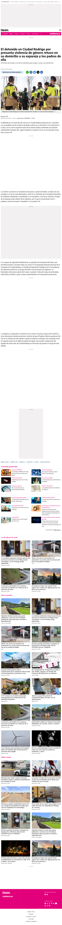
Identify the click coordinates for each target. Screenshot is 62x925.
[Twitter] (38, 72)
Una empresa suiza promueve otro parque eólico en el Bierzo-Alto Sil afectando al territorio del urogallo (15, 749)
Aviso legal (31, 919)
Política (11, 33)
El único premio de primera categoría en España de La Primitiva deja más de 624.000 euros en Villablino (45, 645)
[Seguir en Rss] (49, 905)
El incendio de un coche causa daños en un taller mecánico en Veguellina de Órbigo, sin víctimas (46, 805)
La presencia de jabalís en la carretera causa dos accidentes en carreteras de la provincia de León (14, 587)
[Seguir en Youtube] (56, 903)
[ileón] (10, 892)
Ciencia (28, 33)
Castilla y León (14, 462)
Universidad (35, 33)
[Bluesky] (34, 72)
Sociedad (22, 33)
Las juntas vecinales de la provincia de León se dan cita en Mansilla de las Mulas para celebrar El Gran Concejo (46, 779)
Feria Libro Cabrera (39, 1)
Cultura (16, 33)
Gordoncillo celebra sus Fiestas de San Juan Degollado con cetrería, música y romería (46, 723)
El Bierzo (42, 33)
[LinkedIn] (41, 72)
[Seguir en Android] (45, 894)
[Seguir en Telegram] (51, 903)
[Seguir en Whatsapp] (47, 905)
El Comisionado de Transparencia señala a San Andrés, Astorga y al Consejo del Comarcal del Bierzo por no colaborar (46, 671)
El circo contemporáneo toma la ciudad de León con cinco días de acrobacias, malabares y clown (46, 749)
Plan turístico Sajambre (15, 1)
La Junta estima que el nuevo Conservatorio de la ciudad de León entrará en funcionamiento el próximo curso (15, 671)
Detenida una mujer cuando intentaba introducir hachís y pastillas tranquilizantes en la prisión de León (15, 779)
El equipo (31, 914)
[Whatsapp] (27, 72)
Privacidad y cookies (31, 916)
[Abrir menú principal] (60, 30)
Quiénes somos (31, 911)
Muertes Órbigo (22, 1)
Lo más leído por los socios (9, 537)
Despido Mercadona (57, 1)
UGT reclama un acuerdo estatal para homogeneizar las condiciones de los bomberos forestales (13, 697)
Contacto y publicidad (31, 921)
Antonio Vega (35, 675)
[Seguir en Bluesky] (45, 903)
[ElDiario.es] (55, 33)
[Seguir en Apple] (47, 894)
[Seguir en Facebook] (49, 903)
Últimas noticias (6, 757)
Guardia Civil (29, 462)
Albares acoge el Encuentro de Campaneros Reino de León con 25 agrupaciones (43, 697)
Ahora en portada (6, 595)
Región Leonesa (5, 462)
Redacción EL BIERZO (6, 863)
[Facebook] (30, 72)
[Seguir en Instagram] (53, 903)
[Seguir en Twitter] (47, 903)
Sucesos (36, 462)
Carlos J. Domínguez (6, 623)
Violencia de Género (45, 462)
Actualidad (5, 33)
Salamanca (22, 462)
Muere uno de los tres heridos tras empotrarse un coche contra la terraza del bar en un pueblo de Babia (46, 560)
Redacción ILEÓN (5, 565)
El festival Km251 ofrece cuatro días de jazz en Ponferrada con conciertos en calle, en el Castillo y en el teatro (15, 859)
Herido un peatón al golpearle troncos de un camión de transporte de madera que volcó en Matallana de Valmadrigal (15, 805)
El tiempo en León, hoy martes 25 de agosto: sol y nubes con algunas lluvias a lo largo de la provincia (46, 587)
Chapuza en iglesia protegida (48, 1)
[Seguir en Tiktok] (45, 905)
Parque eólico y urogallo (30, 1)
